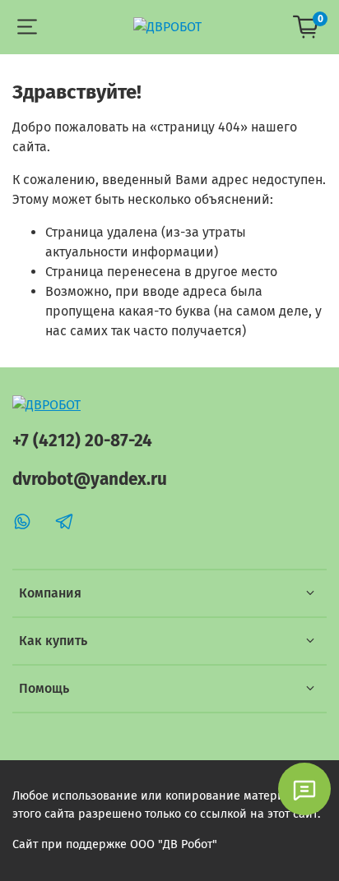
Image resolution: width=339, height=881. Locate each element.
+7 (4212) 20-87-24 (82, 441)
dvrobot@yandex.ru (89, 479)
